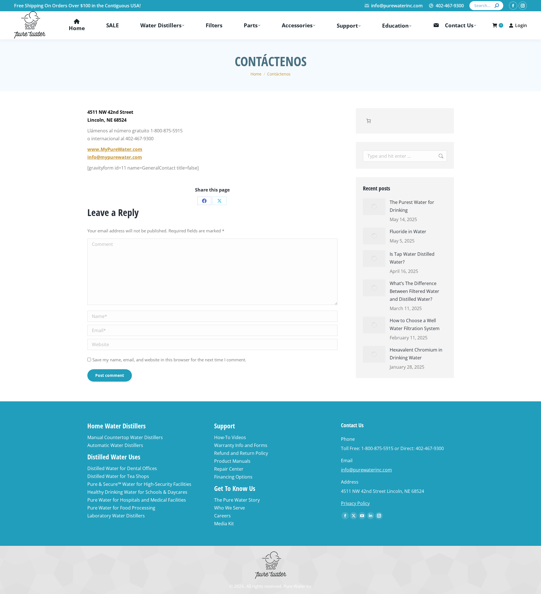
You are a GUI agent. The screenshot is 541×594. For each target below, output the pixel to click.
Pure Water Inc (297, 586)
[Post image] (374, 206)
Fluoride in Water (408, 231)
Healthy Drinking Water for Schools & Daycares (137, 492)
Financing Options (233, 477)
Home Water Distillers (116, 425)
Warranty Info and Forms (240, 445)
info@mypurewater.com (114, 157)
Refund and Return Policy (241, 453)
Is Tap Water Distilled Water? (412, 258)
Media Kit (224, 523)
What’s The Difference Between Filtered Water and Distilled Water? (414, 291)
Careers (222, 516)
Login (521, 25)
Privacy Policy (355, 503)
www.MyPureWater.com (114, 149)
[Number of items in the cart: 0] (368, 120)
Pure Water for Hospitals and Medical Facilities (136, 500)
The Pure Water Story (237, 500)
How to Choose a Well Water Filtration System (415, 324)
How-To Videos (230, 437)
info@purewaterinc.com (397, 6)
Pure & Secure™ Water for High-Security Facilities (139, 484)
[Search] (497, 5)
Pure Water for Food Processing (121, 508)
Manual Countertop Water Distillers (125, 437)
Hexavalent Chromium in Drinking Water (416, 354)
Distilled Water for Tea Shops (118, 476)
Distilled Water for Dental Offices (122, 468)
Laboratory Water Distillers (116, 516)
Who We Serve (229, 508)
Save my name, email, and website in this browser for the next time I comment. (169, 359)
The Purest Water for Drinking (412, 206)
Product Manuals (232, 461)
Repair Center (228, 469)
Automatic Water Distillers (115, 445)
